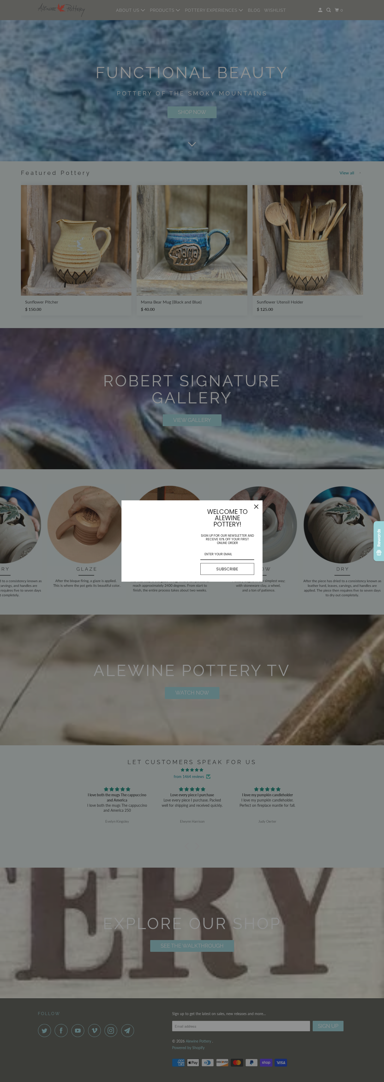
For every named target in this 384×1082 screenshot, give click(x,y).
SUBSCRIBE (227, 569)
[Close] (256, 506)
